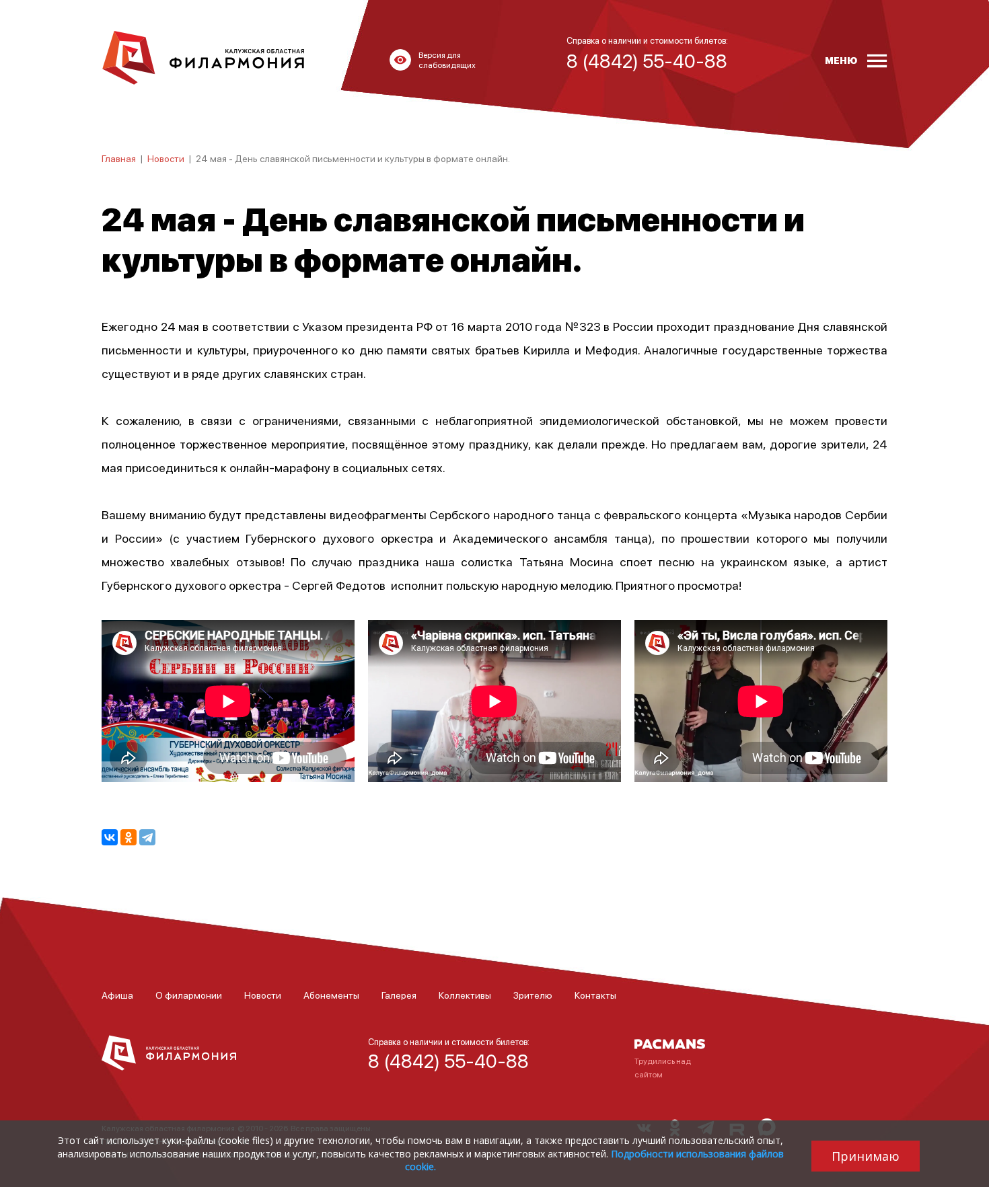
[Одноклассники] (128, 837)
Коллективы (465, 995)
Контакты (595, 995)
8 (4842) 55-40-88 (448, 1060)
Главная (119, 158)
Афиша (117, 995)
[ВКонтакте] (110, 837)
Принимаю (866, 1156)
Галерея (398, 995)
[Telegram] (147, 837)
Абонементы (331, 995)
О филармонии (188, 995)
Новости (165, 158)
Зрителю (532, 995)
